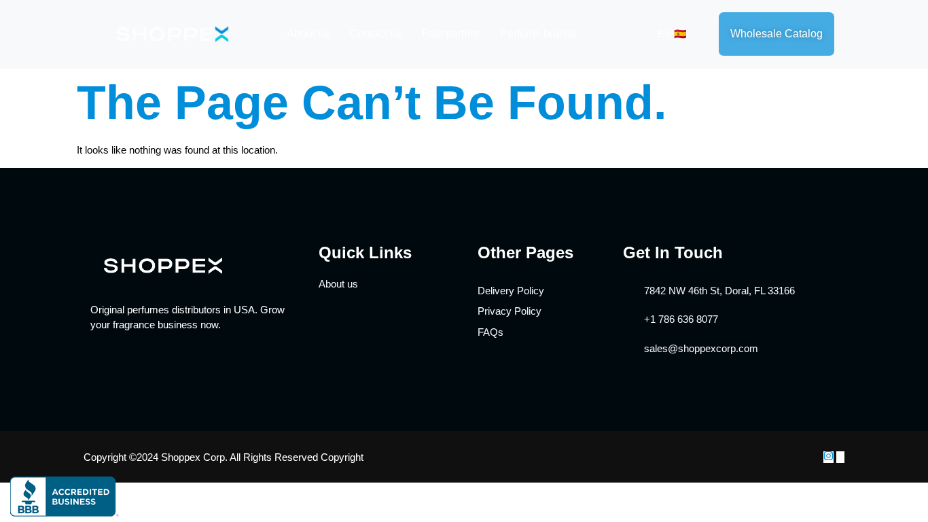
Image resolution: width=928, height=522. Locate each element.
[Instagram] (828, 457)
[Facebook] (840, 457)
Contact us (375, 33)
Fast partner (451, 33)
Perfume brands (538, 33)
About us (308, 33)
